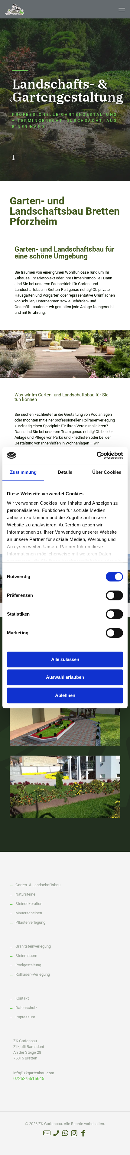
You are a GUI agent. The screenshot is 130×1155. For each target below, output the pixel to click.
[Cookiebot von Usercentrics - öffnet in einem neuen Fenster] (96, 455)
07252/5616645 (28, 1078)
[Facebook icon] (83, 1133)
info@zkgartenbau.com (33, 1073)
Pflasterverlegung (30, 922)
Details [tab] (65, 472)
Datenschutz (26, 1007)
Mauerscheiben (28, 913)
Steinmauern (26, 955)
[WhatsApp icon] (65, 1133)
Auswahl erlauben (65, 677)
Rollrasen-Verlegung (32, 974)
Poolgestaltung (28, 965)
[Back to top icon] (117, 1142)
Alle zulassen (65, 659)
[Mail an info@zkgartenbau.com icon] (46, 1133)
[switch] (114, 595)
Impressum (25, 1017)
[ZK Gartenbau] (15, 9)
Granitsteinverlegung (33, 946)
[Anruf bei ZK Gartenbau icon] (56, 1133)
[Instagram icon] (74, 1133)
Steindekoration (28, 903)
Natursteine (25, 894)
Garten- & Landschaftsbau (37, 885)
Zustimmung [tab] (23, 472)
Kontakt (22, 998)
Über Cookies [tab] (106, 472)
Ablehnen (65, 695)
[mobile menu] (122, 9)
